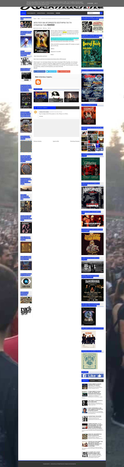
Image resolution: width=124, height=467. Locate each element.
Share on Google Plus (65, 71)
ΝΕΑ (50, 28)
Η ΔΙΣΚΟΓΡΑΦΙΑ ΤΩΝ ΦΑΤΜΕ (94, 416)
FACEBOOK (58, 13)
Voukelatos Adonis (44, 111)
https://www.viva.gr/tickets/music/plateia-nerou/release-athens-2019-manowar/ (50, 59)
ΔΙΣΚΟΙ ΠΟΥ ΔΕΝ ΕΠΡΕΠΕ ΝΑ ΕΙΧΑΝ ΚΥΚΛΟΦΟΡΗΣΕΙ (94, 435)
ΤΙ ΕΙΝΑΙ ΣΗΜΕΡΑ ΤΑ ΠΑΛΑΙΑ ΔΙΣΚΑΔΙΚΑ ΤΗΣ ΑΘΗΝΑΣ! (94, 384)
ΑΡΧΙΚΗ (23, 13)
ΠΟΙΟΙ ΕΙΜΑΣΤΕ (31, 13)
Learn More (90, 3)
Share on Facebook (41, 71)
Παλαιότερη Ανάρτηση (74, 141)
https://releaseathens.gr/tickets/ (40, 56)
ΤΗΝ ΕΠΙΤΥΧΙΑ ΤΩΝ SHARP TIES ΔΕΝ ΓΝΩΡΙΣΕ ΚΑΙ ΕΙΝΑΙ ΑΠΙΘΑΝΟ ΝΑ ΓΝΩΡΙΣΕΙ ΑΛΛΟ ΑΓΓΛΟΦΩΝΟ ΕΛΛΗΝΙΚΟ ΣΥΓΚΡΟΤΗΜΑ (95, 444)
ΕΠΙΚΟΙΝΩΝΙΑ (50, 13)
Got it (96, 3)
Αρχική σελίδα (56, 141)
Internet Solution (79, 463)
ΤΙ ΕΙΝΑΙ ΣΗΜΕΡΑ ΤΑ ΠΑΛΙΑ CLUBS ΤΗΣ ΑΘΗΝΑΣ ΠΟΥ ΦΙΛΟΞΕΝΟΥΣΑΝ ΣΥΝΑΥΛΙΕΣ (94, 392)
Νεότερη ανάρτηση (37, 141)
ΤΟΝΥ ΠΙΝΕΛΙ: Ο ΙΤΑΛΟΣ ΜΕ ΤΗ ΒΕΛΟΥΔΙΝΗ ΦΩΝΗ (95, 401)
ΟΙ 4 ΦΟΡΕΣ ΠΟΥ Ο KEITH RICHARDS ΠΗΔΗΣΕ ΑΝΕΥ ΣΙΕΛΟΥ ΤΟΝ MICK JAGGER (94, 453)
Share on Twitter (52, 71)
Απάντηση (41, 116)
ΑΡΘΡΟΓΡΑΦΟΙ (41, 13)
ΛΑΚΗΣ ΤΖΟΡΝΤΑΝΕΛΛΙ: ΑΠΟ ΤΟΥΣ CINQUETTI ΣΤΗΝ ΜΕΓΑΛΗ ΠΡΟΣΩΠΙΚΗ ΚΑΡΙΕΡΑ (95, 409)
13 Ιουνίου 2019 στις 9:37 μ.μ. (55, 111)
